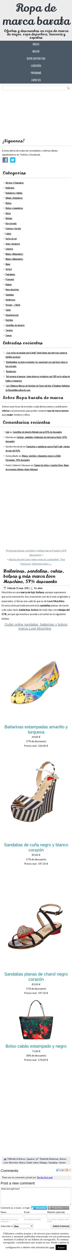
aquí (51, 1247)
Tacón (8, 309)
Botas (8, 213)
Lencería (36, 66)
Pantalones (10, 274)
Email (26, 1212)
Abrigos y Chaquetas (15, 182)
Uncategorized (12, 315)
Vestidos (9, 320)
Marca (22, 1162)
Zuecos (9, 335)
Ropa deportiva (36, 58)
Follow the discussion (68, 1169)
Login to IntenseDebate (39, 1208)
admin (40, 588)
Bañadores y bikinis (14, 193)
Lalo (7, 432)
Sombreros (10, 299)
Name (3, 1212)
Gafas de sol (11, 238)
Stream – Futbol (13, 304)
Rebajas (43, 1162)
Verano (62, 1162)
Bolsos (8, 203)
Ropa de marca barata (36, 15)
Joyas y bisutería (13, 243)
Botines (9, 218)
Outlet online (32, 1162)
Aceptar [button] (61, 1247)
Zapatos (36, 80)
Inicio (36, 44)
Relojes (9, 284)
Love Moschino (11, 1162)
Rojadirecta (11, 371)
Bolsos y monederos (14, 208)
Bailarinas (10, 187)
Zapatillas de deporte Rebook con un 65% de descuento (37, 432)
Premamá (36, 73)
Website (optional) (56, 1212)
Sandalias (10, 294)
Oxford (9, 269)
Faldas (8, 233)
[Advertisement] (27, 113)
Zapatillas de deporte (15, 325)
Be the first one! (45, 1177)
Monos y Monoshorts (14, 254)
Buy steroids (11, 223)
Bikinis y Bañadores (14, 198)
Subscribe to (7, 1226)
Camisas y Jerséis (13, 228)
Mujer (36, 51)
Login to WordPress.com (58, 1208)
